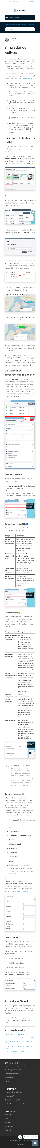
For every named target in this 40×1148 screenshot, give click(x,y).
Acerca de (8, 1114)
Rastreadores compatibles (14, 1104)
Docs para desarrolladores (13, 1092)
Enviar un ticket (13, 2)
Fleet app (8, 1078)
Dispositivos (22, 24)
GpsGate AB (14, 1140)
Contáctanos (9, 1126)
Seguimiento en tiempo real (14, 1066)
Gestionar (31, 24)
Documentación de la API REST (15, 1051)
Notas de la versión (11, 1100)
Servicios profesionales (13, 1074)
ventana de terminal (21, 891)
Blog (6, 1118)
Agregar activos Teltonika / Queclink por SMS (19, 1038)
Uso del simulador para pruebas (15, 1034)
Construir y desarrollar (12, 1070)
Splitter (7, 1082)
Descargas (8, 1096)
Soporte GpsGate (10, 24)
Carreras (8, 1122)
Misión (7, 1130)
